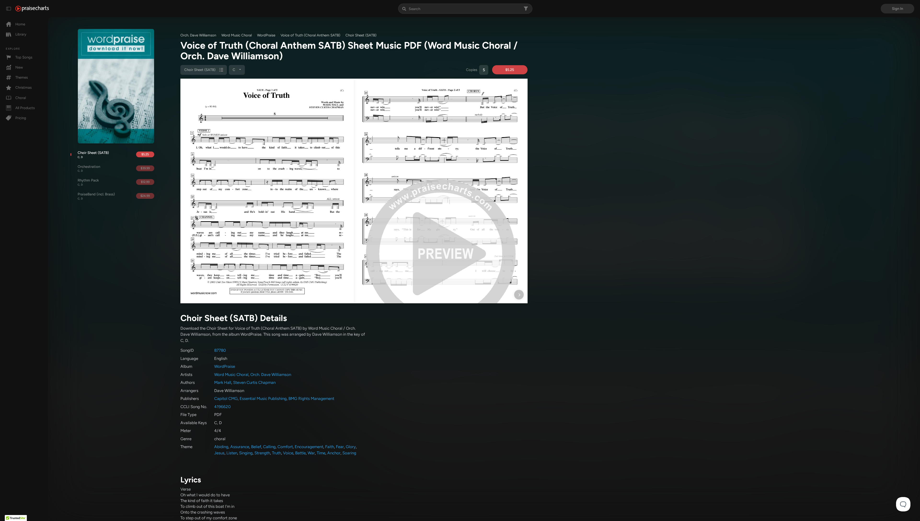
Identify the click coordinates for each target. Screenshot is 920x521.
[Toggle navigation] (9, 9)
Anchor (333, 453)
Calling (269, 446)
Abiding (221, 446)
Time (321, 453)
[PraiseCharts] (32, 9)
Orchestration (89, 168)
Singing (246, 453)
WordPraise (266, 35)
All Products (25, 108)
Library (20, 34)
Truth (276, 453)
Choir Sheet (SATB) (93, 155)
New (19, 67)
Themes (21, 77)
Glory (351, 446)
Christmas (23, 87)
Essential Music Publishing (263, 398)
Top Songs (23, 57)
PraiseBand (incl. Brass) (96, 196)
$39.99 (145, 168)
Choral (20, 98)
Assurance (239, 446)
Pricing (20, 118)
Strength (262, 453)
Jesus (219, 453)
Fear (340, 446)
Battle (300, 453)
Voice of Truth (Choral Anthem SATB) (310, 35)
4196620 (222, 406)
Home (20, 24)
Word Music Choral (236, 35)
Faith (329, 446)
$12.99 (145, 182)
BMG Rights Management (311, 398)
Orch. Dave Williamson (198, 35)
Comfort (285, 446)
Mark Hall (222, 382)
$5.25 (145, 154)
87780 (220, 350)
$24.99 (145, 196)
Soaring (349, 453)
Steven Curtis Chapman (254, 382)
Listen (231, 453)
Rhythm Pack (88, 182)
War (311, 453)
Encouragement (309, 446)
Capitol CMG (226, 398)
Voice (288, 453)
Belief (256, 446)
